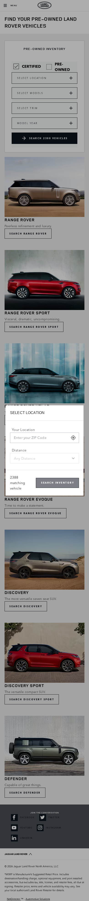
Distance (19, 450)
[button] (73, 437)
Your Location (23, 429)
